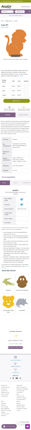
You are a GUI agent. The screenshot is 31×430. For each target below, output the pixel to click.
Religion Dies (8, 21)
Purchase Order (20, 396)
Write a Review (5, 27)
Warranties (3, 415)
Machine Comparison (21, 387)
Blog (18, 394)
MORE (21, 76)
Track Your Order (5, 413)
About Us (19, 403)
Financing (3, 405)
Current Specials (20, 390)
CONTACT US (15, 372)
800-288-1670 (25, 6)
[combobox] (8, 12)
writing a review (26, 110)
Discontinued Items (21, 399)
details (7, 114)
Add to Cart (16, 100)
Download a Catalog (21, 397)
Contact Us (3, 403)
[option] (2, 21)
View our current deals (15, 15)
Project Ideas (23, 114)
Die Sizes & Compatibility (22, 389)
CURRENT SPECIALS (15, 366)
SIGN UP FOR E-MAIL (15, 360)
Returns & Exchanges (6, 410)
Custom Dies (19, 392)
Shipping (3, 412)
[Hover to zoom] (15, 43)
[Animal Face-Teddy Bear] (8, 301)
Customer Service (5, 387)
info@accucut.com (5, 392)
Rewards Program (21, 405)
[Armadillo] (22, 301)
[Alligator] (8, 281)
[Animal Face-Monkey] (22, 281)
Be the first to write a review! (15, 347)
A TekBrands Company (22, 408)
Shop (2, 20)
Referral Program (21, 406)
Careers (18, 410)
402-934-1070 (4, 390)
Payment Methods (5, 408)
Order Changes (4, 406)
